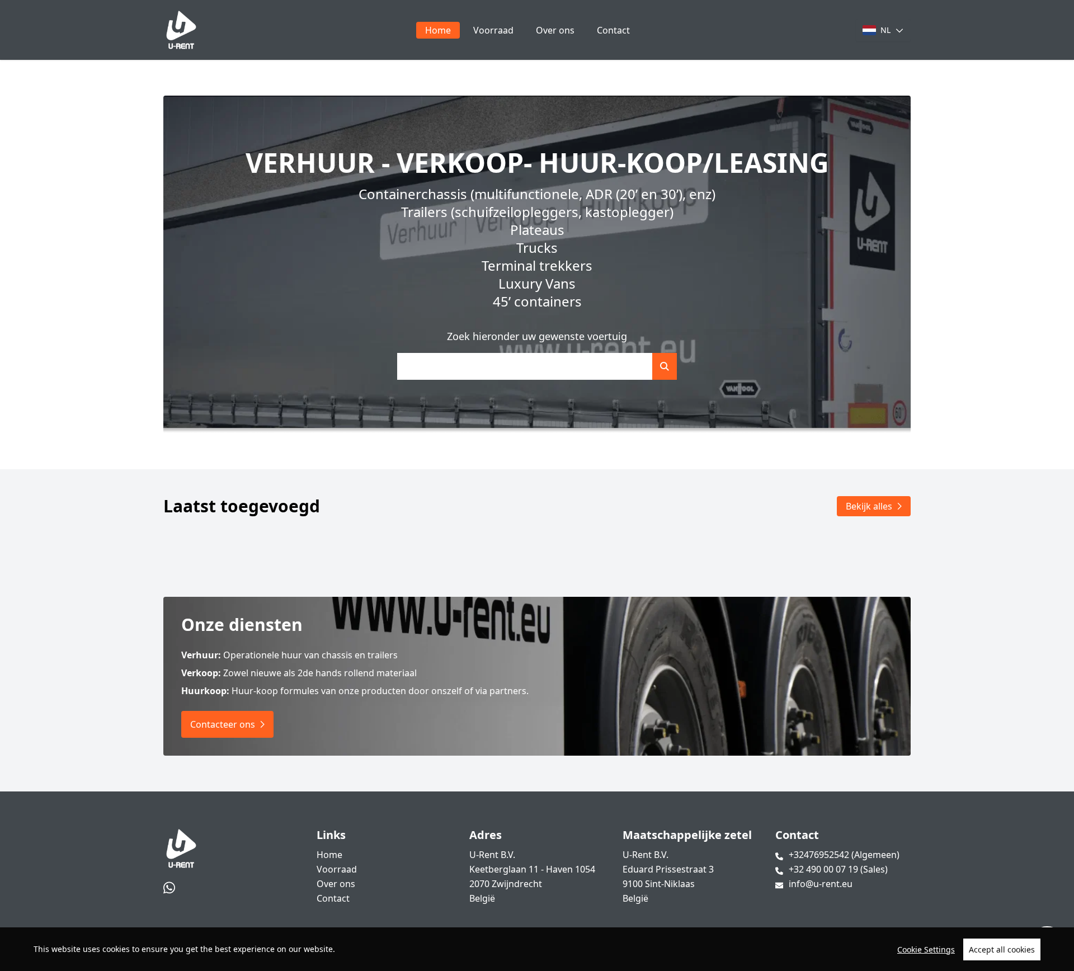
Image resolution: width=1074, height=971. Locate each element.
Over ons (555, 30)
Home (438, 30)
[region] (537, 949)
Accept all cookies (1002, 949)
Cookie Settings (926, 949)
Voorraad (493, 30)
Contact (613, 30)
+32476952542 (844, 855)
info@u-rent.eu (820, 884)
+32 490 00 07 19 (838, 869)
